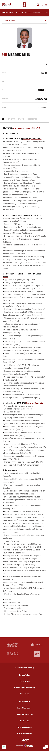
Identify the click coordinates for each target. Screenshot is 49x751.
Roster (28, 13)
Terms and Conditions (24, 714)
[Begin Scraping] (45, 747)
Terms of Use (25, 681)
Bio (3, 119)
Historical (32, 119)
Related (11, 119)
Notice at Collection (24, 734)
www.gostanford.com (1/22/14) (26, 128)
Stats (21, 119)
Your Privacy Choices (24, 727)
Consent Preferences (24, 708)
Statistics (36, 13)
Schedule (19, 13)
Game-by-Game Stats (35, 403)
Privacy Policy (25, 675)
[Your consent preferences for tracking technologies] (4, 747)
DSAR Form (24, 721)
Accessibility (25, 694)
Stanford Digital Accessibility (25, 687)
